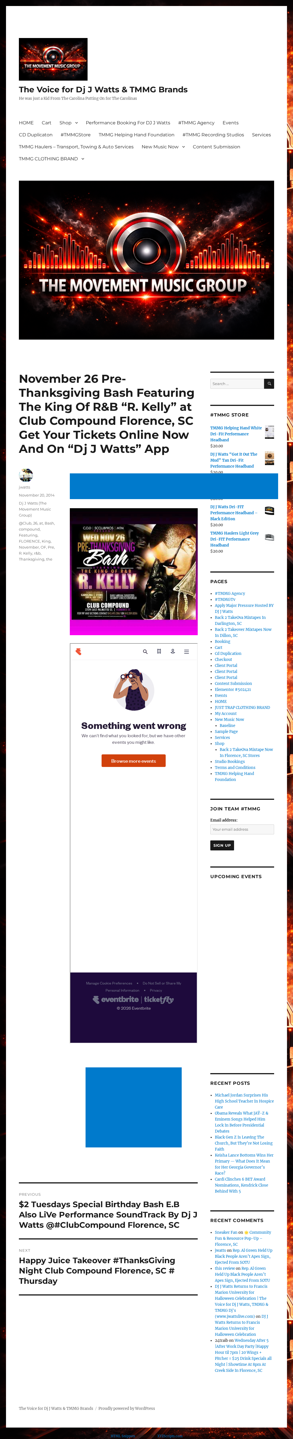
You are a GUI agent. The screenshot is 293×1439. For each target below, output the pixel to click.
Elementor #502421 (233, 689)
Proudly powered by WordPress (126, 1408)
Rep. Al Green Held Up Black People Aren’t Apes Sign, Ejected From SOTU (243, 1256)
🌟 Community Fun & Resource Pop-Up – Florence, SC (243, 1238)
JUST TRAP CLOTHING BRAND (242, 707)
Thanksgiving (31, 559)
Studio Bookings (230, 761)
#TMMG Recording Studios (213, 134)
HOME (26, 122)
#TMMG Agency (196, 122)
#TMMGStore (76, 134)
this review (225, 1268)
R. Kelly (25, 553)
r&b (37, 553)
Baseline (227, 725)
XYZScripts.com (170, 1436)
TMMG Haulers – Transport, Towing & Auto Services (76, 147)
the (49, 559)
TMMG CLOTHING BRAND (48, 159)
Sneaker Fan (226, 1232)
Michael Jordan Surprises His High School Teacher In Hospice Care (244, 1101)
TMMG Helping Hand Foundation (137, 134)
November (29, 547)
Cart (47, 122)
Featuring (28, 535)
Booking (222, 641)
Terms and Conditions (235, 767)
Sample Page (226, 731)
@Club (25, 523)
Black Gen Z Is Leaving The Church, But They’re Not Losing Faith (244, 1143)
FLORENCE (29, 541)
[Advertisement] (175, 487)
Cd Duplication (228, 653)
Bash (49, 523)
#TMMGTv (225, 599)
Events (231, 122)
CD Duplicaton (36, 134)
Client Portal (226, 665)
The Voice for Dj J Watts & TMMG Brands (103, 89)
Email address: (223, 820)
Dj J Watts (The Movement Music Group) (35, 509)
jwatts (24, 487)
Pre (51, 547)
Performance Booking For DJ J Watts (128, 122)
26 (35, 523)
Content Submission (216, 147)
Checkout (223, 659)
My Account (226, 713)
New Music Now (160, 147)
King (46, 541)
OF (43, 547)
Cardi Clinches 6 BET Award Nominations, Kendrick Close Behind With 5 (241, 1185)
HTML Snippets (123, 1436)
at (41, 523)
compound (29, 529)
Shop (66, 122)
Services (261, 134)
